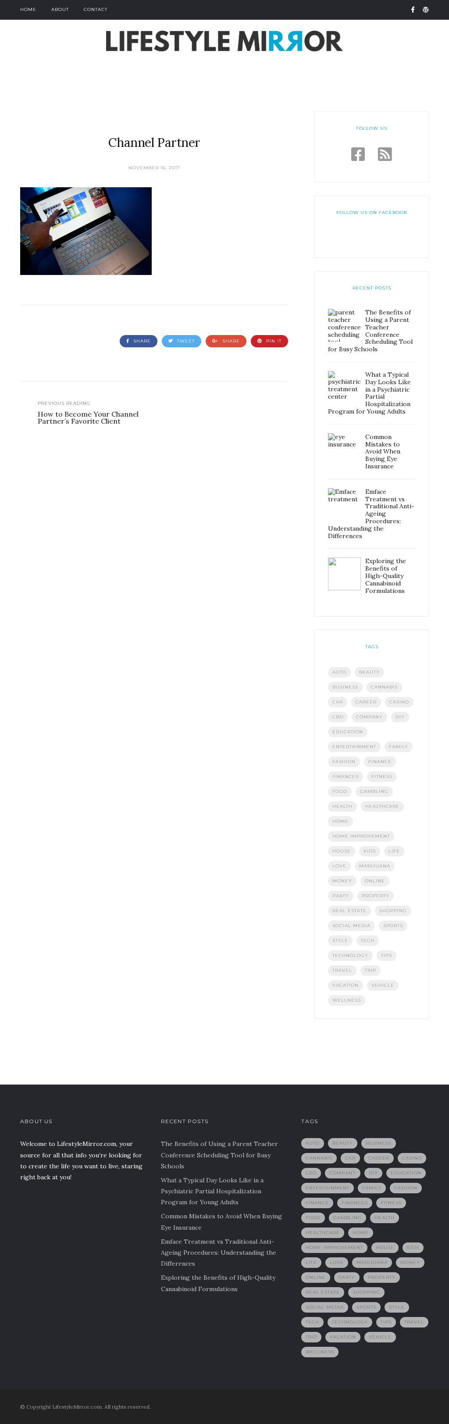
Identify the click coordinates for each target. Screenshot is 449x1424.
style (340, 940)
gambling (374, 791)
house (341, 851)
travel (342, 970)
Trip (370, 970)
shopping (393, 911)
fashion (344, 761)
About (60, 9)
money (342, 881)
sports (393, 925)
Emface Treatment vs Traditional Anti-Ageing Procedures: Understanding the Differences (218, 1252)
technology (350, 955)
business (345, 687)
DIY (400, 717)
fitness (381, 776)
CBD (337, 717)
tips (386, 955)
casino (399, 702)
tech (367, 940)
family (398, 746)
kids (369, 851)
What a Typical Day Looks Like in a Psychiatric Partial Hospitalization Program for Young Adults (212, 1191)
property (375, 896)
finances (345, 776)
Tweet (185, 341)
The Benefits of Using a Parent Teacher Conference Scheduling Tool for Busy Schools (219, 1155)
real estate (349, 911)
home (340, 821)
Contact (95, 9)
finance (380, 761)
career (366, 702)
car (337, 702)
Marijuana (374, 866)
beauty (369, 672)
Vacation (345, 985)
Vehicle (382, 985)
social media (351, 925)
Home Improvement (361, 836)
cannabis (384, 687)
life (394, 851)
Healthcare (382, 806)
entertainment (354, 746)
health (342, 806)
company (369, 717)
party (340, 896)
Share (141, 341)
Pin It (273, 341)
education (347, 732)
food (339, 791)
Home (28, 9)
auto (339, 672)
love (339, 866)
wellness (346, 1000)
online (375, 881)
